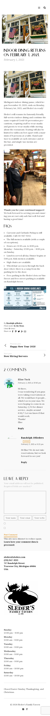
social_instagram (23, 709)
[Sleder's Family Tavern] (7, 7)
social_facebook (26, 709)
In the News (19, 326)
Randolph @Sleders (14, 323)
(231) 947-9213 (11, 560)
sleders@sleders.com (14, 557)
